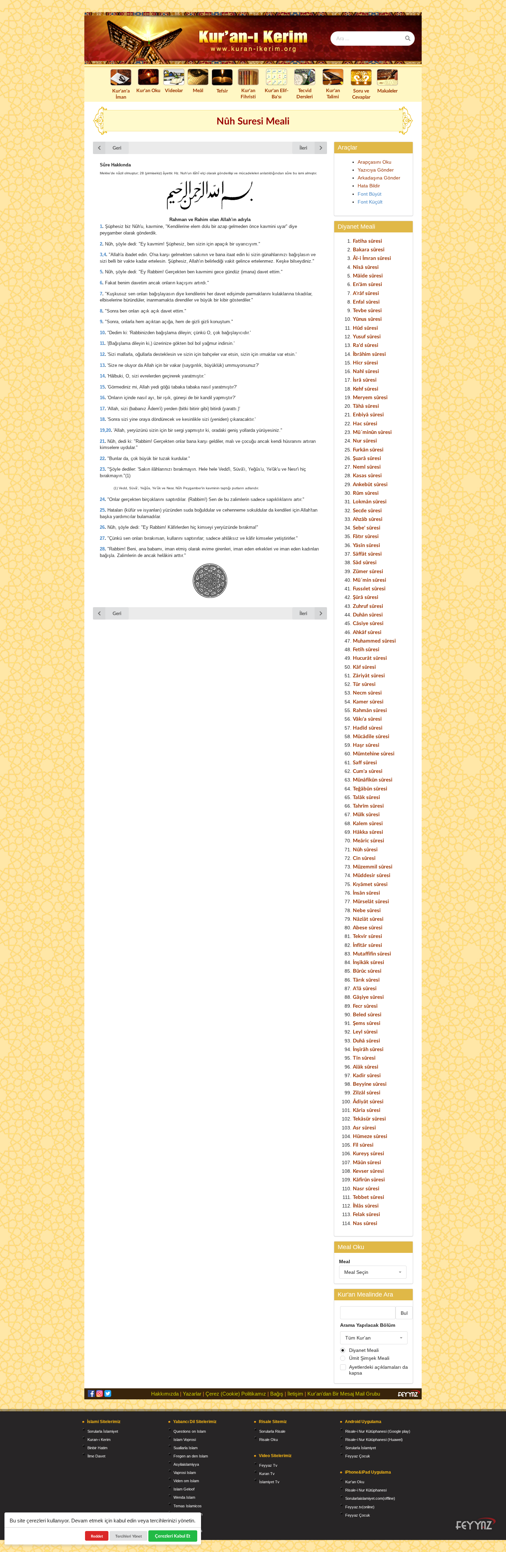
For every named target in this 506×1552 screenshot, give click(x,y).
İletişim (295, 1394)
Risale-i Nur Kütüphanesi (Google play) (377, 1431)
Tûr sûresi (364, 684)
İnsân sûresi (366, 892)
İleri (303, 148)
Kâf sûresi (364, 667)
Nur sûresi (365, 440)
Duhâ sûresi (366, 1040)
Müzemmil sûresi (372, 866)
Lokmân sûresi (370, 501)
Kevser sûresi (368, 1171)
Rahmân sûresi (370, 710)
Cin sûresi (364, 858)
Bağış (276, 1394)
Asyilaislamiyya (186, 1464)
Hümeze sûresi (370, 1136)
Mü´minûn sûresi (372, 432)
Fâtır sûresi (366, 536)
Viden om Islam (186, 1481)
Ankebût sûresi (370, 484)
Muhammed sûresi (374, 640)
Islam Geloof (183, 1489)
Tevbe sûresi (367, 310)
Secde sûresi (367, 510)
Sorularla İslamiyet (102, 1431)
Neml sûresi (367, 466)
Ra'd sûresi (365, 345)
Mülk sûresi (366, 814)
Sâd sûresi (365, 562)
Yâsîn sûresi (366, 545)
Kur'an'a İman (121, 94)
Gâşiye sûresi (368, 997)
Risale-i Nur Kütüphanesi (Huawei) (374, 1440)
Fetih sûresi (366, 649)
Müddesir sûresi (371, 875)
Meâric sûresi (368, 840)
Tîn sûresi (364, 1057)
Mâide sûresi (368, 275)
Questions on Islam (189, 1431)
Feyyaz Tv (268, 1465)
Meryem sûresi (370, 397)
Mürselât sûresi (371, 901)
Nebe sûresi (367, 910)
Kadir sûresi (367, 1075)
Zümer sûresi (368, 571)
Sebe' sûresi (366, 527)
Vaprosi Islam (184, 1473)
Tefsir (222, 91)
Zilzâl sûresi (366, 1092)
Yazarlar (192, 1394)
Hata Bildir (369, 185)
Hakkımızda (165, 1394)
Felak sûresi (366, 1214)
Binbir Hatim (97, 1448)
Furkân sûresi (368, 449)
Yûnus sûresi (367, 319)
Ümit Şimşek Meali (369, 1358)
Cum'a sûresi (367, 771)
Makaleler (387, 91)
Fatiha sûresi (367, 241)
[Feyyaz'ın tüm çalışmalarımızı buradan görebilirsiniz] (475, 1523)
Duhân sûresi (368, 614)
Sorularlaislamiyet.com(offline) (370, 1498)
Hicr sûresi (365, 362)
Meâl (198, 90)
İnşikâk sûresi (368, 962)
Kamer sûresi (368, 701)
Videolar (174, 90)
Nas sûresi (365, 1223)
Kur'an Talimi (333, 93)
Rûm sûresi (366, 493)
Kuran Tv (267, 1474)
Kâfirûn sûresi (369, 1179)
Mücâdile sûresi (371, 736)
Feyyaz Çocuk (357, 1456)
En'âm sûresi (367, 284)
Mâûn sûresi (367, 1162)
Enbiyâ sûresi (368, 414)
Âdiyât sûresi (368, 1101)
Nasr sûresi (366, 1188)
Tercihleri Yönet (128, 1536)
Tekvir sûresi (367, 936)
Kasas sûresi (367, 475)
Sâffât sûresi (367, 553)
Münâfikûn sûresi (372, 779)
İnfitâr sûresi (367, 945)
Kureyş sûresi (368, 1153)
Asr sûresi (364, 1127)
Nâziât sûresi (368, 919)
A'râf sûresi (366, 293)
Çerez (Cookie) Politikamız (235, 1394)
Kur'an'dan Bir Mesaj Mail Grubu (343, 1394)
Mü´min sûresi (369, 580)
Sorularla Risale (272, 1431)
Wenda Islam (184, 1497)
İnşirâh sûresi (368, 1049)
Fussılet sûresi (369, 588)
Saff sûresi (365, 762)
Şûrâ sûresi (365, 597)
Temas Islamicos (187, 1506)
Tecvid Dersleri (304, 93)
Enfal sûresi (366, 301)
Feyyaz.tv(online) (360, 1507)
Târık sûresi (366, 979)
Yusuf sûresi (367, 336)
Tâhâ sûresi (366, 406)
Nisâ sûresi (366, 267)
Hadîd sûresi (367, 727)
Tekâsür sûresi (369, 1118)
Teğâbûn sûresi (370, 788)
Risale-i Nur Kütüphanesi (366, 1490)
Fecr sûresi (365, 1006)
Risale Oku (268, 1440)
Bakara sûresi (368, 249)
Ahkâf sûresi (367, 632)
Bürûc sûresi (367, 971)
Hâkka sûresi (368, 832)
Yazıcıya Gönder (376, 170)
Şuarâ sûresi (367, 458)
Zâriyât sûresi (369, 675)
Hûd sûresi (365, 328)
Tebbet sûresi (368, 1197)
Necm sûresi (367, 692)
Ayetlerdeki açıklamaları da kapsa (378, 1370)
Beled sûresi (367, 1014)
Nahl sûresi (366, 371)
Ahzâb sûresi (367, 519)
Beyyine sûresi (370, 1084)
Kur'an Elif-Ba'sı (276, 93)
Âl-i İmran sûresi (372, 258)
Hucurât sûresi (370, 658)
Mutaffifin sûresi (372, 953)
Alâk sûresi (365, 1066)
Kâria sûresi (366, 1110)
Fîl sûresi (363, 1144)
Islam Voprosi (184, 1440)
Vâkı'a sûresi (367, 718)
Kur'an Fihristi (248, 93)
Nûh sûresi (365, 849)
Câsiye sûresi (368, 623)
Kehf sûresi (365, 388)
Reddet (97, 1536)
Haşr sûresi (366, 745)
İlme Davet (96, 1456)
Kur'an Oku (148, 90)
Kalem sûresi (368, 823)
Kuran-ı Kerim (98, 1440)
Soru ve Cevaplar (361, 94)
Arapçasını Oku (374, 162)
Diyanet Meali (364, 1350)
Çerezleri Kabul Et (173, 1536)
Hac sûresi (365, 423)
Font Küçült (370, 202)
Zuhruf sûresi (368, 606)
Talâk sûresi (366, 797)
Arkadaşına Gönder (379, 178)
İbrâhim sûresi (369, 354)
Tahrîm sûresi (368, 805)
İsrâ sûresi (365, 379)
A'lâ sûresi (365, 988)
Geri (117, 148)
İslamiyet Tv (269, 1482)
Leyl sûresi (365, 1031)
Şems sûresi (366, 1023)
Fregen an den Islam (190, 1456)
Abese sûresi (367, 927)
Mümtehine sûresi (373, 753)
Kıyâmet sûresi (370, 884)
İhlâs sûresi (366, 1205)
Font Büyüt (369, 194)
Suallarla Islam (185, 1448)
